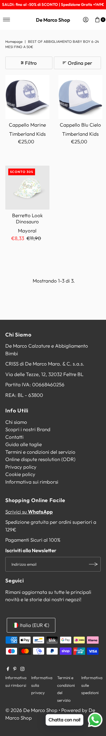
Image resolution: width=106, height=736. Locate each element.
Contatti (14, 437)
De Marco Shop (53, 20)
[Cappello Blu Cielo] (80, 97)
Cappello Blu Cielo (80, 125)
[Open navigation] (6, 19)
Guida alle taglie (23, 444)
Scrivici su (29, 512)
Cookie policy (20, 474)
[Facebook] (8, 669)
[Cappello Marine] (27, 97)
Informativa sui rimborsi (31, 482)
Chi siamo (16, 422)
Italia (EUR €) (34, 625)
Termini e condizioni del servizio (40, 452)
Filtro (31, 63)
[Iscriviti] (93, 564)
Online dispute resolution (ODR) (40, 459)
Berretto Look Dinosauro (27, 218)
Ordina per (80, 63)
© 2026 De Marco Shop (31, 710)
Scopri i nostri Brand (27, 429)
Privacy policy (21, 467)
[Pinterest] (14, 669)
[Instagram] (22, 669)
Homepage (13, 41)
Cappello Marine (27, 125)
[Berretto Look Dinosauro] (27, 188)
